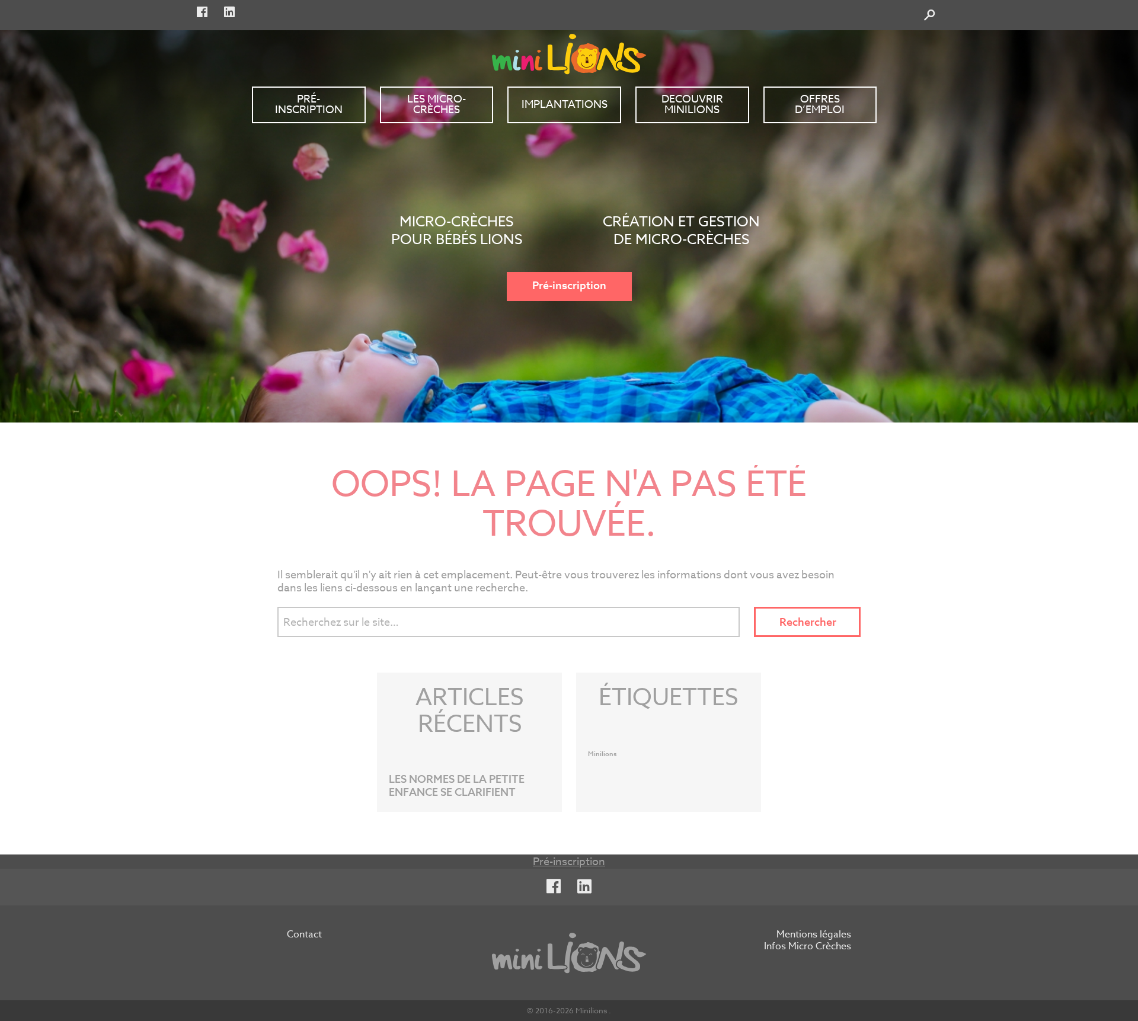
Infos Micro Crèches (807, 947)
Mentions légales (813, 935)
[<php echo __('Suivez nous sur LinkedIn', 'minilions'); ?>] (229, 12)
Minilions (602, 754)
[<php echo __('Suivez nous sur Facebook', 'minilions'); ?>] (202, 12)
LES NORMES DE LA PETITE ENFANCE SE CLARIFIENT (457, 786)
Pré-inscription (569, 286)
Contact (304, 935)
